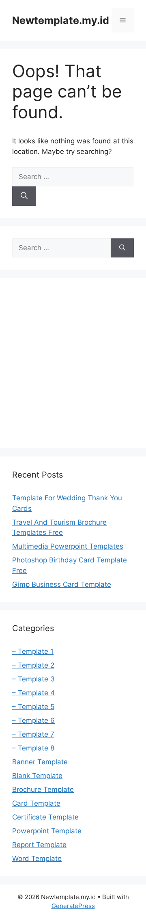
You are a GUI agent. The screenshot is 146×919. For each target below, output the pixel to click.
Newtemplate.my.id (60, 20)
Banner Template (40, 762)
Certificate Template (45, 817)
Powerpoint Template (47, 831)
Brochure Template (43, 789)
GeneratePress (73, 906)
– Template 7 (33, 734)
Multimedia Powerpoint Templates (67, 546)
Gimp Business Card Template (61, 584)
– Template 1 (33, 651)
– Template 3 (33, 679)
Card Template (36, 803)
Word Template (37, 858)
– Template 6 (33, 720)
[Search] (24, 196)
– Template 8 (33, 748)
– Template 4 (33, 693)
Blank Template (37, 776)
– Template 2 (33, 665)
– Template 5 (33, 707)
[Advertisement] (73, 363)
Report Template (39, 845)
